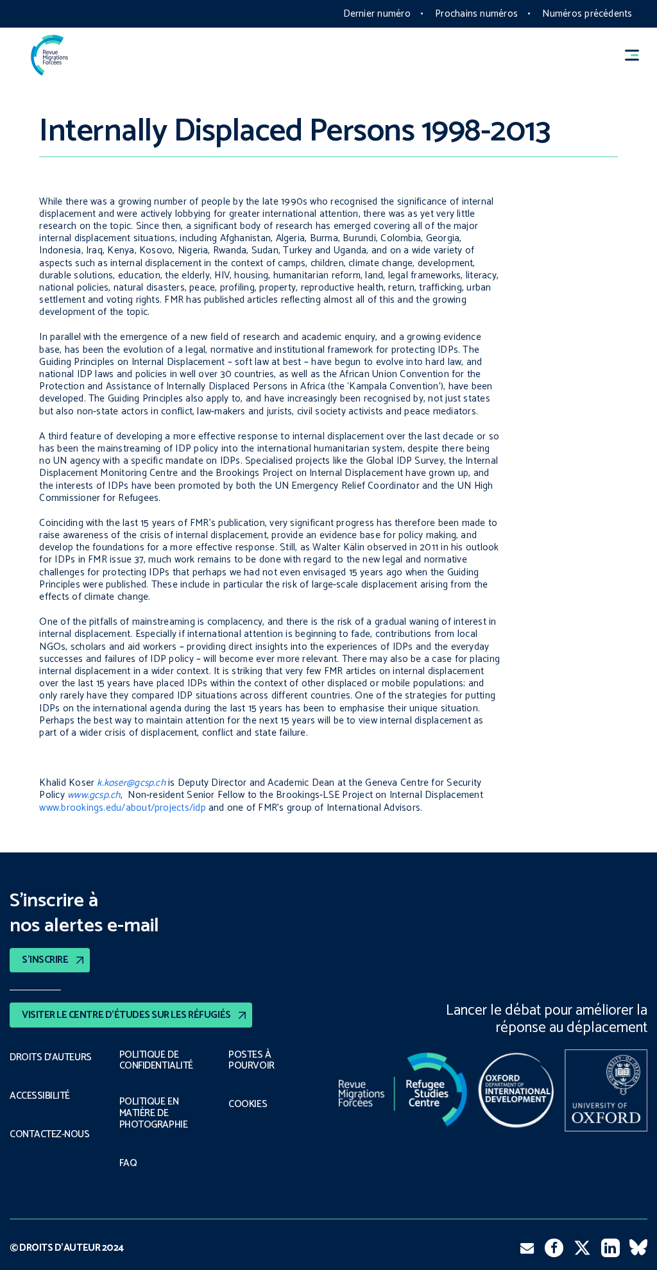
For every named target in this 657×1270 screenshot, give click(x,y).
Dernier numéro (377, 14)
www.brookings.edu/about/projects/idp (122, 808)
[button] (638, 54)
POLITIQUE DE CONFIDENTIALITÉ (156, 1060)
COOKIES (247, 1104)
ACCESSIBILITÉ (40, 1096)
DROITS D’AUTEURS (51, 1057)
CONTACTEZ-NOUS (50, 1134)
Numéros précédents (587, 14)
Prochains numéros (476, 14)
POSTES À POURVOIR (251, 1060)
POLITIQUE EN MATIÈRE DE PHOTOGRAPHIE (153, 1113)
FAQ (128, 1163)
